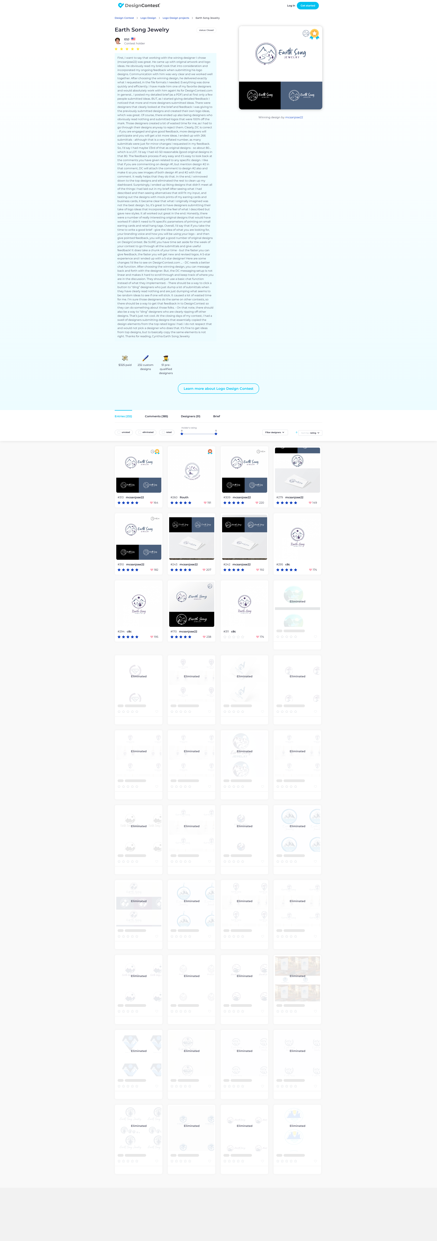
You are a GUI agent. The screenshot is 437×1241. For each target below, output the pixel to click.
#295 (280, 564)
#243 (174, 564)
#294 (121, 631)
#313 (121, 497)
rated (169, 432)
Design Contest (124, 18)
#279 (280, 497)
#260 (174, 497)
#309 (227, 497)
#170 (174, 631)
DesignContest (139, 5)
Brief (216, 416)
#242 (227, 564)
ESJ (126, 39)
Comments (156, 416)
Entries (123, 416)
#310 (121, 564)
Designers (190, 416)
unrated (126, 432)
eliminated (148, 432)
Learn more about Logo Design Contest (218, 389)
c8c (287, 564)
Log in (291, 5)
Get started (308, 5)
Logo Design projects (176, 18)
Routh (184, 497)
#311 (226, 631)
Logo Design (148, 18)
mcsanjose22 (294, 117)
